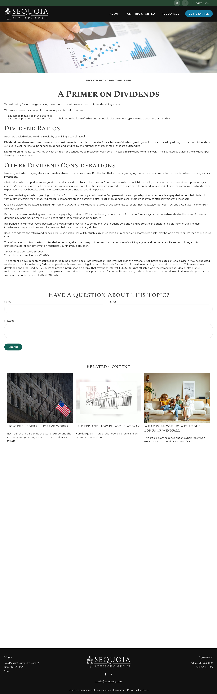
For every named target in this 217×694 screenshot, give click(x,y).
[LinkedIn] (177, 3)
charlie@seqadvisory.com (109, 681)
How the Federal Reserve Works (37, 426)
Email (113, 301)
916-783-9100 (206, 663)
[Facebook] (185, 3)
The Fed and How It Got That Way (108, 426)
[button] (114, 13)
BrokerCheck (141, 690)
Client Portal (202, 3)
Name (7, 301)
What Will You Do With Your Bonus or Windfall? (172, 428)
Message (9, 320)
